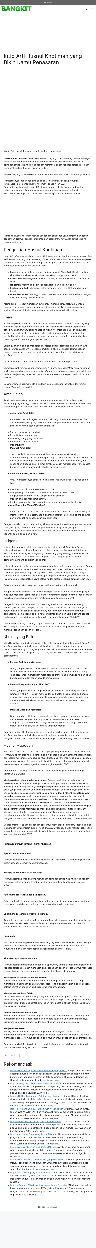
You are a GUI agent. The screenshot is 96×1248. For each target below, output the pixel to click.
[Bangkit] (16, 8)
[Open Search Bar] (85, 8)
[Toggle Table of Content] (20, 1056)
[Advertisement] (48, 34)
